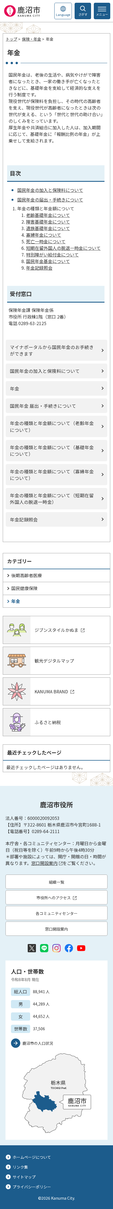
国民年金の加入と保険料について (50, 190)
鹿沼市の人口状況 (37, 1043)
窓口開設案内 (44, 863)
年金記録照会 (39, 267)
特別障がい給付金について (52, 254)
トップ (11, 39)
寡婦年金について (43, 234)
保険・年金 (31, 39)
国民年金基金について (48, 261)
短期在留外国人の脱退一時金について (63, 248)
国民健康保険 (24, 588)
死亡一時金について (46, 241)
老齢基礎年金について (48, 215)
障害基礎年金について (48, 221)
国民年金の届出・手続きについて (50, 199)
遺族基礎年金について (48, 228)
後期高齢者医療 (26, 575)
